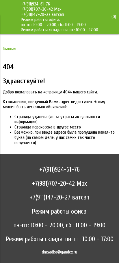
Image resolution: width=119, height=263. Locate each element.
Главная (9, 48)
